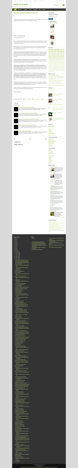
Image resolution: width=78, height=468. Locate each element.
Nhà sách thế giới (51, 143)
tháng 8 (17, 257)
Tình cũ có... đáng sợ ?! (19, 456)
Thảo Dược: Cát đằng (52, 221)
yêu (54, 52)
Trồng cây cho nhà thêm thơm (57, 112)
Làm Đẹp (49, 161)
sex (55, 52)
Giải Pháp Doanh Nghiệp (33, 467)
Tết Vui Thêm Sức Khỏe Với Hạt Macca (55, 247)
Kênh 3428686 (53, 57)
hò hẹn (58, 50)
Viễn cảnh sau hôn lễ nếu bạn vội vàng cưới (26, 13)
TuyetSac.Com (52, 40)
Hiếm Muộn (58, 61)
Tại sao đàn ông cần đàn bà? (19, 334)
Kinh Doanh (35, 0)
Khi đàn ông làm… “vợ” (18, 343)
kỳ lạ (57, 51)
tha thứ (61, 69)
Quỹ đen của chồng (18, 292)
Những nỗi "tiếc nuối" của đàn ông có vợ (21, 338)
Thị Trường (25, 9)
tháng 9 (17, 256)
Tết (56, 57)
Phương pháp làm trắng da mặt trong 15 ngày (22, 384)
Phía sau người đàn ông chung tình (20, 398)
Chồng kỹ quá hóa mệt (18, 423)
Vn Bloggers (46, 467)
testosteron (58, 69)
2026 (15, 238)
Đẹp (53, 71)
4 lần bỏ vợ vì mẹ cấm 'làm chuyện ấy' (21, 411)
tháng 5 (17, 461)
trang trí (52, 70)
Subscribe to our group (53, 14)
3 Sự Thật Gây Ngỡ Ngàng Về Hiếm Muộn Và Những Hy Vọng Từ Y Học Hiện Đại (58, 119)
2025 (15, 239)
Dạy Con (62, 59)
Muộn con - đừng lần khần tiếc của (20, 320)
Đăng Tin (44, 9)
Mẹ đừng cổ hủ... (18, 298)
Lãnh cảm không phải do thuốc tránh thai (21, 304)
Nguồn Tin (16, 0)
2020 (15, 244)
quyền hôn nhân (52, 69)
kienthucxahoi (52, 195)
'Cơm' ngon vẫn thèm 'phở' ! (19, 392)
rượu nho (55, 69)
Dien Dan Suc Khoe (53, 166)
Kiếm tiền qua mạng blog (52, 141)
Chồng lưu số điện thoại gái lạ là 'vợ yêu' (21, 349)
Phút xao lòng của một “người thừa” (20, 370)
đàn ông (54, 50)
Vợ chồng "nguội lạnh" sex (19, 408)
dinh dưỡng (54, 60)
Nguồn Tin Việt (52, 28)
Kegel (49, 62)
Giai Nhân (49, 163)
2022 (15, 243)
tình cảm (58, 70)
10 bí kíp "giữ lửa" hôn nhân (19, 325)
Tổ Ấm (16, 101)
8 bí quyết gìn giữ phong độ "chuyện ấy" (21, 297)
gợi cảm (61, 53)
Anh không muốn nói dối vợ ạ (19, 271)
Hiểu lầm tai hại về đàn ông (19, 422)
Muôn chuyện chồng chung (19, 302)
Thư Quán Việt (52, 179)
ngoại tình (51, 53)
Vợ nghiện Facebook (18, 285)
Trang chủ (33, 238)
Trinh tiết (57, 58)
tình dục (63, 58)
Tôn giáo (49, 158)
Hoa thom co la (52, 204)
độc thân (60, 51)
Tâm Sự (49, 59)
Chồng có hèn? (17, 279)
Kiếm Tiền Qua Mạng (41, 467)
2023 (15, 242)
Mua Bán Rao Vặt (51, 142)
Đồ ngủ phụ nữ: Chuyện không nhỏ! (20, 330)
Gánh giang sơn (17, 272)
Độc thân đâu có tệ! (51, 89)
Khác (39, 9)
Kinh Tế (30, 9)
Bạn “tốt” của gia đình (18, 317)
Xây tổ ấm (50, 149)
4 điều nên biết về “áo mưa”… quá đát (21, 314)
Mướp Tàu (55, 62)
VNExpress (19, 101)
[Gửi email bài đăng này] (14, 103)
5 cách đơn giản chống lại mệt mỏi (20, 376)
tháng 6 (17, 460)
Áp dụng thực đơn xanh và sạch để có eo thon (56, 85)
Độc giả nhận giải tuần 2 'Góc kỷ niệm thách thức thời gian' (28, 113)
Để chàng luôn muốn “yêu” (19, 289)
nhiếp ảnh (54, 68)
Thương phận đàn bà (18, 308)
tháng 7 (17, 258)
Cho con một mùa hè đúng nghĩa (20, 283)
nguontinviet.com (41, 0)
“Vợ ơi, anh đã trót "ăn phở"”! (19, 284)
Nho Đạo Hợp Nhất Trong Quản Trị (37, 249)
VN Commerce (51, 467)
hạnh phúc (62, 49)
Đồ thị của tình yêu (18, 455)
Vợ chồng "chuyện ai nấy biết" (20, 412)
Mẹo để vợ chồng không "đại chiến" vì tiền (21, 385)
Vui (48, 154)
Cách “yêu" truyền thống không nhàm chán (21, 261)
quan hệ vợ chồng (58, 60)
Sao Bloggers (50, 160)
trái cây (54, 70)
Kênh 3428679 (53, 58)
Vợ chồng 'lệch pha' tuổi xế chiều (20, 359)
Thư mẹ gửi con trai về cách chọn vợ (21, 293)
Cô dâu (58, 52)
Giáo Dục (30, 0)
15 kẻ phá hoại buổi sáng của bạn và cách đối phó (26, 107)
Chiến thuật (61, 57)
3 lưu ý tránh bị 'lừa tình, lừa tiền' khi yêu (21, 386)
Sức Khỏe (21, 0)
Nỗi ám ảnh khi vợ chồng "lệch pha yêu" (21, 360)
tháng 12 (17, 252)
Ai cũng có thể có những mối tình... (20, 437)
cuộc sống (60, 58)
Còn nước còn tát (18, 344)
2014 (15, 249)
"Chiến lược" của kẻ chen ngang (20, 339)
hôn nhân (51, 52)
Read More (43, 109)
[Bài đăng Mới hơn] (14, 139)
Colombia (53, 61)
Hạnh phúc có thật (18, 429)
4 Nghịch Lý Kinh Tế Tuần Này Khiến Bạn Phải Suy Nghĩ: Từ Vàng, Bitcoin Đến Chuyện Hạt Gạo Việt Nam (56, 78)
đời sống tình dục (53, 59)
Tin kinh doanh (50, 131)
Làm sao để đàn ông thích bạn (20, 401)
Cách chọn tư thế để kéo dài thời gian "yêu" (22, 435)
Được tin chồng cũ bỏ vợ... (19, 365)
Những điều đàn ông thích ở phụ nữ (20, 303)
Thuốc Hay (50, 159)
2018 (15, 247)
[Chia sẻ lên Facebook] (17, 103)
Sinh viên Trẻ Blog (51, 155)
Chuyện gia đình (58, 59)
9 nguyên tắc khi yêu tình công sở (20, 364)
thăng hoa (58, 53)
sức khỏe (62, 60)
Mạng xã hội (59, 62)
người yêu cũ (51, 68)
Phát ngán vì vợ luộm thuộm (19, 444)
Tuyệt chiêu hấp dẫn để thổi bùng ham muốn (22, 262)
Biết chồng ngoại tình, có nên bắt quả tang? (22, 428)
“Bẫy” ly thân (17, 299)
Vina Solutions (52, 190)
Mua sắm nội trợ (51, 132)
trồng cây (49, 58)
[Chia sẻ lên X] (16, 103)
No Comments (24, 14)
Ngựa (61, 62)
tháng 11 (17, 253)
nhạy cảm (57, 68)
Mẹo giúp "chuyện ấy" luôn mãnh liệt (21, 355)
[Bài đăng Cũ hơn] (46, 139)
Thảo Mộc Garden (53, 211)
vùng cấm (61, 70)
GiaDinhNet (57, 49)
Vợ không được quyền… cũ (19, 381)
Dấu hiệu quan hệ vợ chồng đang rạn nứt (21, 322)
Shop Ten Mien (50, 138)
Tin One (51, 206)
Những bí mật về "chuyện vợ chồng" (21, 382)
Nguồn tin (49, 130)
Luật (50, 62)
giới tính (62, 50)
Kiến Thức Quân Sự (51, 133)
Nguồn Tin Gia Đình (21, 4)
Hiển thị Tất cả (62, 217)
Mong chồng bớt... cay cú (19, 391)
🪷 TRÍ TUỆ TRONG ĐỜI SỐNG (54, 75)
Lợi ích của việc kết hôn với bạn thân (21, 309)
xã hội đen (52, 71)
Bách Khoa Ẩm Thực (51, 153)
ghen (63, 57)
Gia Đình (50, 49)
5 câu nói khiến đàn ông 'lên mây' (20, 449)
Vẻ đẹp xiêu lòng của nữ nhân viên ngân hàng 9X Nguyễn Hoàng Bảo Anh (58, 109)
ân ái (58, 57)
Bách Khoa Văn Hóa (51, 126)
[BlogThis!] (15, 103)
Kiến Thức (26, 0)
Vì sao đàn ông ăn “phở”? (19, 342)
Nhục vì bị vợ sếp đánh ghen (19, 424)
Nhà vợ (63, 62)
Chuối (50, 61)
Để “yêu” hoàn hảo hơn (18, 263)
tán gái (56, 70)
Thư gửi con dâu (17, 354)
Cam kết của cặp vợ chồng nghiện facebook (22, 454)
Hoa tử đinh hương (62, 61)
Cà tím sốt (55, 61)
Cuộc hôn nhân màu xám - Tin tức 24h (21, 288)
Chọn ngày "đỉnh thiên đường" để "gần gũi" (22, 287)
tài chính (54, 51)
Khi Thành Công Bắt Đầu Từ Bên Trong (38, 241)
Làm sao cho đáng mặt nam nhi (20, 380)
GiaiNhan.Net (52, 199)
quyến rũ (55, 53)
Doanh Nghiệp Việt (27, 467)
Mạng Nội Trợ (52, 34)
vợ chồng (60, 52)
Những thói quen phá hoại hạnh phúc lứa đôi (22, 438)
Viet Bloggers (52, 185)
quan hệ (59, 68)
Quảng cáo (35, 9)
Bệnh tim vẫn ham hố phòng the (20, 335)
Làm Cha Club (50, 152)
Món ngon (53, 62)
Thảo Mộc (22, 467)
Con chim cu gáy (18, 427)
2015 (15, 248)
